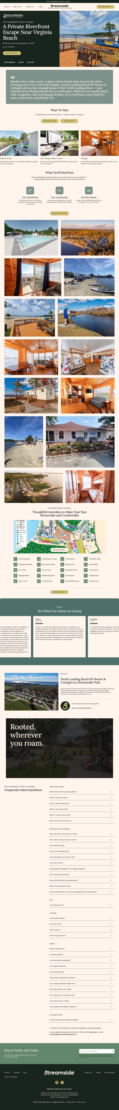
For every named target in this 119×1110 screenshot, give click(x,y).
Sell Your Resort (109, 1072)
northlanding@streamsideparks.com (62, 1034)
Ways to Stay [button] (17, 7)
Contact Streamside (10, 1077)
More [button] (40, 7)
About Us (7, 7)
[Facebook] (56, 1082)
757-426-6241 (91, 1032)
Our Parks (17, 1072)
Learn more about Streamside (81, 708)
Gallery (21, 62)
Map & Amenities (9, 62)
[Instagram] (62, 1082)
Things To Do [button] (30, 7)
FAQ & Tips (30, 62)
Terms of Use (81, 1102)
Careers (98, 1072)
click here (97, 1028)
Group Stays (88, 1072)
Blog (24, 1072)
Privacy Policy (71, 1102)
